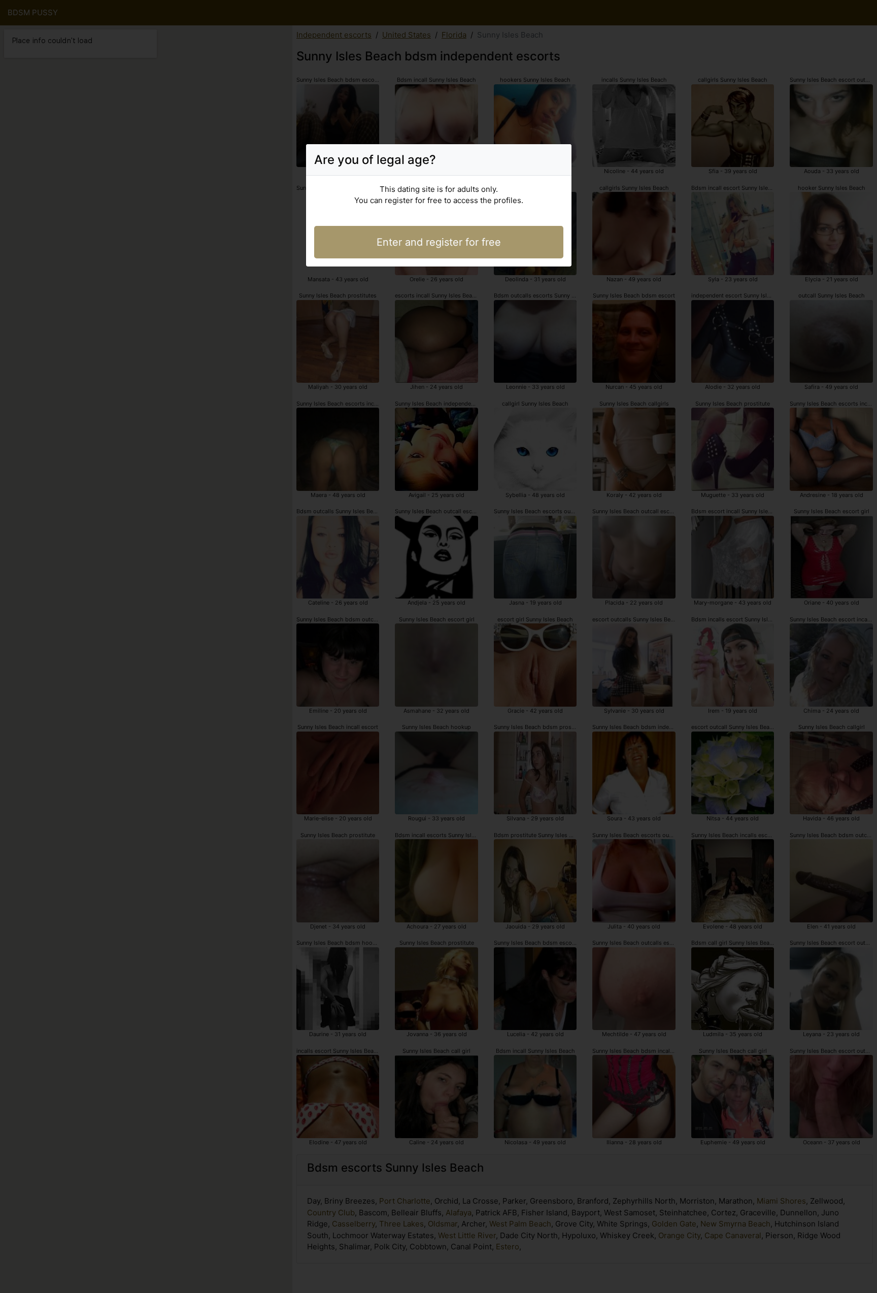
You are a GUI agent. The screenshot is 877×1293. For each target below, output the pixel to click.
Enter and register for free (439, 242)
